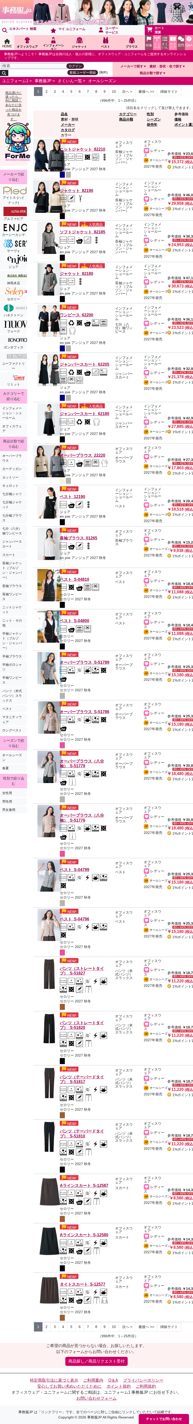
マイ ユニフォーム (71, 29)
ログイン (75, 66)
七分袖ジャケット (12, 504)
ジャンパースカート (12, 544)
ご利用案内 (93, 1380)
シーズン (154, 119)
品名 (64, 114)
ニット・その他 (12, 623)
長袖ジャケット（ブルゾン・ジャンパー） (12, 570)
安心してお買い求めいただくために (69, 1386)
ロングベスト (12, 730)
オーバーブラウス (12, 458)
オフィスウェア (12, 428)
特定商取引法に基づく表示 (54, 1380)
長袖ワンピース (12, 596)
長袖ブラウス (12, 586)
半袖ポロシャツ (12, 667)
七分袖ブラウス (12, 518)
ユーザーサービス (111, 30)
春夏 (5, 768)
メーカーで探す (131, 66)
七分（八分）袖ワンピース (12, 531)
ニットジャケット (12, 609)
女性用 (7, 793)
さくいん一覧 (70, 81)
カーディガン (12, 469)
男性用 (7, 801)
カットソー (10, 477)
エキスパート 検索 (22, 29)
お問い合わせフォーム (96, 1398)
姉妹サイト (169, 91)
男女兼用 (8, 810)
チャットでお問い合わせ (164, 1419)
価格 (177, 119)
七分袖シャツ (12, 494)
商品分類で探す (151, 73)
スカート (8, 555)
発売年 (152, 125)
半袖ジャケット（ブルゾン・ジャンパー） (12, 641)
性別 (150, 114)
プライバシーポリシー (143, 1380)
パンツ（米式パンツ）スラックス (12, 695)
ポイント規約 (119, 1386)
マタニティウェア (12, 719)
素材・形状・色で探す (166, 66)
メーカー (68, 125)
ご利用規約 (146, 1386)
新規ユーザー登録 (83, 72)
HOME (7, 46)
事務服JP (43, 81)
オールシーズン (102, 81)
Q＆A (113, 1380)
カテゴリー (128, 114)
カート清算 (159, 30)
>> (146, 91)
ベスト (7, 709)
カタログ (68, 130)
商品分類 (126, 119)
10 (114, 91)
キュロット (10, 486)
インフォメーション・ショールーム (12, 413)
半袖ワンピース (12, 680)
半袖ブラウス (12, 656)
